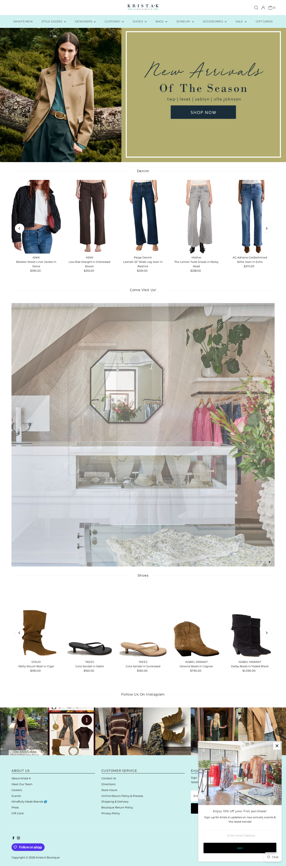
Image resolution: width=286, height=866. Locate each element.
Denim (143, 171)
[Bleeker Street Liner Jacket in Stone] (36, 217)
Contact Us (108, 778)
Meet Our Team (22, 784)
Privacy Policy (110, 813)
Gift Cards (264, 21)
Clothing (113, 21)
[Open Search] (256, 8)
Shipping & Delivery (115, 801)
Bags (160, 21)
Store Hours (109, 790)
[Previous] (19, 228)
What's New (23, 21)
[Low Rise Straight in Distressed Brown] (89, 217)
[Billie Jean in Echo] (249, 217)
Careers (17, 790)
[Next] (266, 228)
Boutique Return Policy (117, 807)
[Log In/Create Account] (263, 8)
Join (240, 848)
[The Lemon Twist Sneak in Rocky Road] (196, 217)
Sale (240, 21)
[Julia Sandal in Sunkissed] (142, 621)
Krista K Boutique (48, 857)
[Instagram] (18, 838)
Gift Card (17, 813)
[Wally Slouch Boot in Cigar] (36, 621)
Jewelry (183, 21)
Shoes (138, 21)
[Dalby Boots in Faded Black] (249, 621)
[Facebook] (13, 838)
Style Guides (52, 21)
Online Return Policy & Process (122, 796)
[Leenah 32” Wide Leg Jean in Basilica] (142, 217)
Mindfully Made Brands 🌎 (29, 801)
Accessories (213, 21)
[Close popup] (277, 746)
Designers (84, 21)
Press (15, 807)
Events (16, 796)
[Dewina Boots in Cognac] (196, 621)
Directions (108, 784)
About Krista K (21, 778)
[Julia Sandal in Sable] (89, 621)
